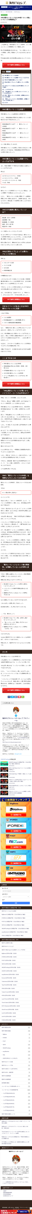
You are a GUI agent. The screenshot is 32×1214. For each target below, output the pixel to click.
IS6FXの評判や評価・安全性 (9, 963)
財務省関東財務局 (7, 1192)
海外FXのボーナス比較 (16, 1061)
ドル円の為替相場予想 (22, 737)
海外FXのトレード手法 (16, 1065)
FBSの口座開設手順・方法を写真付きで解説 (12, 935)
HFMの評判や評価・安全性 (8, 995)
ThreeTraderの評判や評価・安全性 (10, 1002)
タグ (3, 899)
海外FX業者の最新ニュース (16, 1114)
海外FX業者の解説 (16, 1030)
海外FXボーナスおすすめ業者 (9, 911)
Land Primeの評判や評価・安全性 (10, 999)
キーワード (5, 888)
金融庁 (5, 1190)
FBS (16, 1055)
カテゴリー (5, 894)
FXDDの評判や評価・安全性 (9, 1020)
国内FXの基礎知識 (16, 1079)
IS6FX (16, 1044)
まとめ (5, 102)
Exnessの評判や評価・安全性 (9, 977)
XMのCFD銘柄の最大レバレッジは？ (12, 79)
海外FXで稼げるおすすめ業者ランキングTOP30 (13, 949)
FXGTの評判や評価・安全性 (9, 960)
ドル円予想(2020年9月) (16, 1100)
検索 (16, 903)
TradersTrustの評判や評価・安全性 (10, 992)
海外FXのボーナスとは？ (8, 946)
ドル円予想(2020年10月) (16, 1096)
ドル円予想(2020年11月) (16, 1093)
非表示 (8, 71)
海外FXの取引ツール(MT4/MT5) (16, 1068)
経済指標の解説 (16, 1082)
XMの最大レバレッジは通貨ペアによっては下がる (16, 77)
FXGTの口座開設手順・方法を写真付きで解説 (13, 921)
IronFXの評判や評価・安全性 (9, 1013)
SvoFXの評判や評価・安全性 (9, 1016)
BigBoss (16, 1034)
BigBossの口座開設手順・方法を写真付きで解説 (13, 914)
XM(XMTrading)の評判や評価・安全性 (11, 967)
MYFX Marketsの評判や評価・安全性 (11, 1005)
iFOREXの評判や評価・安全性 (9, 956)
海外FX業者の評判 (16, 1027)
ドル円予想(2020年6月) (16, 1110)
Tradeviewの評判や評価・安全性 (10, 981)
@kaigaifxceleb (18, 753)
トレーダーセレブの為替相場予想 (16, 1089)
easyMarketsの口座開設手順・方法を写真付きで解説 (15, 932)
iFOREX (16, 1037)
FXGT (16, 1041)
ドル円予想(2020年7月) (16, 1107)
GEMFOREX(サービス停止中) (16, 1058)
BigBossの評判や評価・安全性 (9, 953)
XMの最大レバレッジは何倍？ (11, 75)
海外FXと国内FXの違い (7, 942)
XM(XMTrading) (5, 759)
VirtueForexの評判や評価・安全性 (10, 1009)
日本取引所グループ (8, 1195)
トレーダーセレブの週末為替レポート (16, 1086)
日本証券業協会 (7, 1194)
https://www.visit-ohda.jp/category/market (11, 742)
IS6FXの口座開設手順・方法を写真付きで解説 (13, 925)
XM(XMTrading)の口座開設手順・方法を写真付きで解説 (15, 928)
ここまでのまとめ (8, 89)
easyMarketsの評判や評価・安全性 (10, 974)
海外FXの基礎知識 (16, 1075)
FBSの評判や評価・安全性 (8, 988)
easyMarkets (16, 1051)
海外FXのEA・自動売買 (16, 1072)
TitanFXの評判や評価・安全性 (9, 984)
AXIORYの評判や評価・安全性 (9, 970)
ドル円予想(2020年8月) (16, 1103)
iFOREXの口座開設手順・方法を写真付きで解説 (13, 918)
